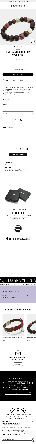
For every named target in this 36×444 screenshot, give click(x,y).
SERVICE (18, 414)
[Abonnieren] (33, 439)
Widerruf (5, 113)
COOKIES (18, 416)
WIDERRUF (12, 416)
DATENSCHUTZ (25, 416)
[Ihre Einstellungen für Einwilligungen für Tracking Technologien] (33, 441)
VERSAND (7, 416)
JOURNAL (13, 414)
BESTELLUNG (28, 414)
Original (18, 49)
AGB (30, 416)
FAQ (23, 414)
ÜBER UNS (7, 414)
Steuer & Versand (7, 109)
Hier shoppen (18, 364)
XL (24, 64)
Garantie (5, 104)
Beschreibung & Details (8, 99)
